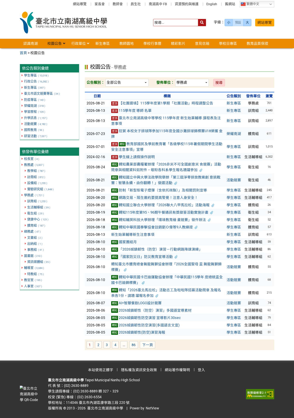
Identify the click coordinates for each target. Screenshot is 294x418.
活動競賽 (35, 124)
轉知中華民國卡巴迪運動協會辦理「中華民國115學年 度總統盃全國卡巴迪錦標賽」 (167, 280)
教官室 (33, 280)
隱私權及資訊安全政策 (139, 370)
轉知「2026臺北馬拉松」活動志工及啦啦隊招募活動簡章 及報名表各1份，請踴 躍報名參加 (166, 293)
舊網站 (230, 4)
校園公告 (54, 44)
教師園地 (126, 44)
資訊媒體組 (38, 262)
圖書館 (33, 256)
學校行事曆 (152, 44)
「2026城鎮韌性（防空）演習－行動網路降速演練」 (157, 249)
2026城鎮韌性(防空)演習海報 (138, 332)
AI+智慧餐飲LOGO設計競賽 (137, 303)
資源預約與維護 (187, 4)
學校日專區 (228, 44)
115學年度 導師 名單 (132, 111)
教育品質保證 (257, 44)
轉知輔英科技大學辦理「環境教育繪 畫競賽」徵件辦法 (159, 220)
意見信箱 (202, 44)
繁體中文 (252, 4)
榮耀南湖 (34, 106)
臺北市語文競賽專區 (42, 93)
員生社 (136, 4)
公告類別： (96, 82)
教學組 (36, 171)
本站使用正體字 (100, 370)
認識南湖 (30, 44)
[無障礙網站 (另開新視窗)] (260, 394)
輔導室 (34, 268)
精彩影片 (178, 44)
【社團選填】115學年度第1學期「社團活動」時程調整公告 (162, 103)
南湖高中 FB (158, 4)
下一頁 (147, 345)
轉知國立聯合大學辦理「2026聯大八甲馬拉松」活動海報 (161, 205)
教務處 (34, 165)
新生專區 (102, 44)
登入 (201, 370)
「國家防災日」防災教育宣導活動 (142, 257)
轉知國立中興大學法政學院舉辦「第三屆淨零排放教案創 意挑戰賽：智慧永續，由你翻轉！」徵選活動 (165, 180)
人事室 (33, 286)
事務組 (35, 250)
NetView (152, 408)
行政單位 (78, 44)
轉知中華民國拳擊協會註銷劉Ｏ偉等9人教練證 (152, 227)
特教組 (35, 274)
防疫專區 (34, 100)
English (211, 4)
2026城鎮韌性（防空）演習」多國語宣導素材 (152, 310)
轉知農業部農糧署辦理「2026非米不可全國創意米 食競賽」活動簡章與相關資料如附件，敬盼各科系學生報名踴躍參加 (166, 167)
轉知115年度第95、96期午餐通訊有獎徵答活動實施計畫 (160, 212)
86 (135, 345)
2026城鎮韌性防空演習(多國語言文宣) (146, 325)
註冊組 (36, 177)
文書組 (34, 238)
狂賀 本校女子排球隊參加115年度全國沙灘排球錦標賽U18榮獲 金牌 (167, 134)
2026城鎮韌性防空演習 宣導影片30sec (146, 318)
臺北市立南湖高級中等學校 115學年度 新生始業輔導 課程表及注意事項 (166, 121)
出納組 (34, 244)
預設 (238, 22)
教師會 (118, 4)
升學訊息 (35, 118)
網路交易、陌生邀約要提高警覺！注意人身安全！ (155, 198)
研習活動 (35, 136)
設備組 (37, 183)
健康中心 (37, 219)
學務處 (34, 195)
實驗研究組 (40, 189)
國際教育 (34, 130)
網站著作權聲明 (177, 370)
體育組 (36, 225)
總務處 (32, 231)
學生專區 (36, 75)
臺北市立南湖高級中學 (104, 408)
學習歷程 (34, 112)
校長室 (31, 159)
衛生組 (35, 213)
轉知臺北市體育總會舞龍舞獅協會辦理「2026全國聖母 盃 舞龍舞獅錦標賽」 (166, 267)
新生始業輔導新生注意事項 (132, 235)
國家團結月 (124, 242)
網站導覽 (80, 4)
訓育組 (37, 201)
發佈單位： (165, 82)
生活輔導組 (38, 207)
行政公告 (36, 81)
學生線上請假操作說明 (133, 157)
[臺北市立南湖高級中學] (71, 23)
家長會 (100, 4)
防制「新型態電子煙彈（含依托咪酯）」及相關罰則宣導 (159, 190)
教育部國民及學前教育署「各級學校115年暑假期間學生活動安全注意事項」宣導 (166, 147)
